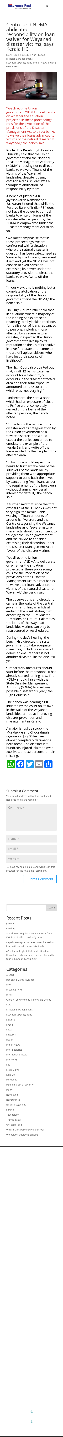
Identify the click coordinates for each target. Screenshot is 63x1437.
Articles (10, 974)
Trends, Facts (13, 1119)
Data (8, 1004)
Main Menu (12, 1069)
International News (16, 1054)
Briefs (9, 994)
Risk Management (16, 1104)
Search (51, 907)
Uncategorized (14, 1124)
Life (8, 1064)
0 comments (13, 66)
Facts (9, 1029)
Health (9, 1039)
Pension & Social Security (19, 1084)
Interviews (11, 1059)
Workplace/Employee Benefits (22, 1134)
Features (11, 1034)
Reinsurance (13, 1099)
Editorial (10, 1019)
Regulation (12, 1094)
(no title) (10, 923)
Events (9, 1024)
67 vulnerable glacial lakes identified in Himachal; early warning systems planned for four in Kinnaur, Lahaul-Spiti (30, 955)
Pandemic (11, 1079)
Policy (51, 62)
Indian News (40, 62)
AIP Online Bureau (19, 54)
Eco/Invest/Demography (19, 62)
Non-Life (11, 1074)
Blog (8, 984)
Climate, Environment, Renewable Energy (28, 999)
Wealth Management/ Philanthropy (25, 1129)
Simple (10, 1109)
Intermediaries (14, 1049)
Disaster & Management (19, 58)
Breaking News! (14, 989)
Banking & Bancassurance (20, 979)
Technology (12, 1114)
